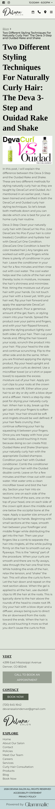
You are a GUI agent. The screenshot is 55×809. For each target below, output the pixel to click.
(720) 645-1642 (12, 704)
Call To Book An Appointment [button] (27, 677)
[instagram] (9, 2)
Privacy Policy (27, 796)
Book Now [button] (15, 696)
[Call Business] (39, 12)
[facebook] (4, 2)
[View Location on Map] (45, 12)
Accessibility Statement (27, 793)
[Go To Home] (13, 12)
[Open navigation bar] (51, 12)
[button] (33, 12)
